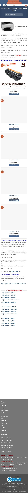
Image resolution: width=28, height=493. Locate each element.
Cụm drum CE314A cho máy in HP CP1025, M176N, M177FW (14, 89)
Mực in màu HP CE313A (14, 124)
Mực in (7, 8)
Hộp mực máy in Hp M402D (9, 302)
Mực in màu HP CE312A (14, 160)
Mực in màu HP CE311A (14, 195)
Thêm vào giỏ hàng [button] (14, 93)
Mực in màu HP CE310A (14, 231)
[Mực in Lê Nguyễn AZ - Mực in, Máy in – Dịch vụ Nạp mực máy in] (14, 5)
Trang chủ (3, 8)
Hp (10, 8)
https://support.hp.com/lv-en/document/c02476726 (13, 283)
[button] (2, 5)
